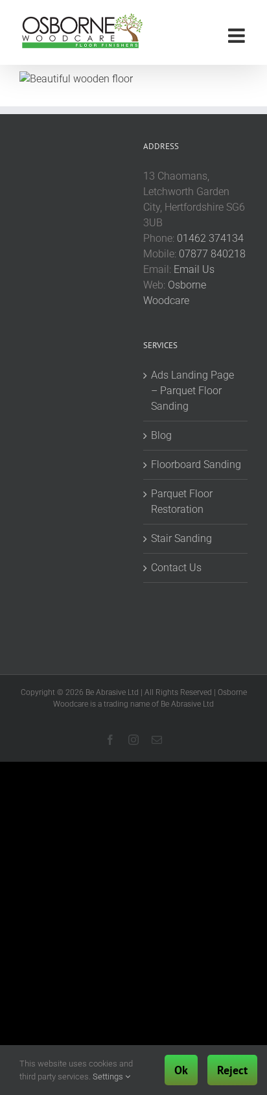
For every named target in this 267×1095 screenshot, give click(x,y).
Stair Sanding (181, 538)
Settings (109, 1076)
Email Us (194, 269)
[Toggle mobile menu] (238, 35)
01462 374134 (210, 238)
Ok (181, 1070)
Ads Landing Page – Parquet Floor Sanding (192, 390)
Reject (232, 1070)
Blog (161, 435)
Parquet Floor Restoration (182, 501)
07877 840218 (212, 254)
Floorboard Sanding (196, 464)
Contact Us (176, 567)
